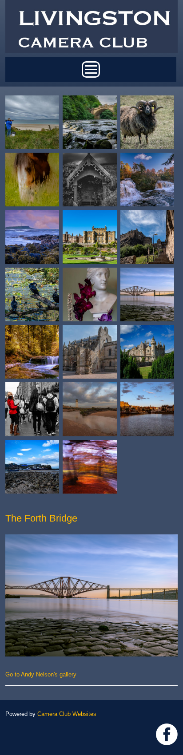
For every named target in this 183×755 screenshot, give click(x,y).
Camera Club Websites (66, 714)
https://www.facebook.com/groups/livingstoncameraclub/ (167, 734)
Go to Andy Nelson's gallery (40, 674)
